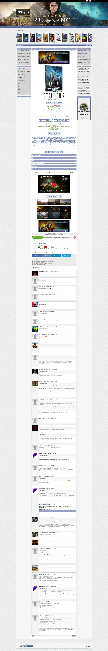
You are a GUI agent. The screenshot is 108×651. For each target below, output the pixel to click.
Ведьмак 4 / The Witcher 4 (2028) (84, 59)
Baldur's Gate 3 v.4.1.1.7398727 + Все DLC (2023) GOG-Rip (84, 72)
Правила (46, 27)
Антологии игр (20, 79)
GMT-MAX (19, 45)
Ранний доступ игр (21, 76)
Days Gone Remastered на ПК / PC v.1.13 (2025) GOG (84, 85)
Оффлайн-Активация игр (54, 27)
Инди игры (20, 77)
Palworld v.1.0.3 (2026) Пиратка (84, 94)
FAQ (42, 27)
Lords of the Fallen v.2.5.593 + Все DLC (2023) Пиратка (84, 80)
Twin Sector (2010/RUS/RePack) (38, 262)
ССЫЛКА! (71, 172)
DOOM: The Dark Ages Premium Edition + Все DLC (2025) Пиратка (24, 62)
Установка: (35, 166)
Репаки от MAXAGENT (22, 82)
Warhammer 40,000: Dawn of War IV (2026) (84, 62)
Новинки (20, 30)
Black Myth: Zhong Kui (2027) (83, 53)
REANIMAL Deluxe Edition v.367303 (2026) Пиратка (24, 64)
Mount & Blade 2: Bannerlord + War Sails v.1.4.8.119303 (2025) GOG (84, 74)
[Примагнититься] (74, 238)
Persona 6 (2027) (81, 56)
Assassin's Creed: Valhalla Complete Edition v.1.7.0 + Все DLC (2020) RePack (84, 91)
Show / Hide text (43, 510)
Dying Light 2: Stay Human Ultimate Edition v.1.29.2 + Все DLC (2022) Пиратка (84, 77)
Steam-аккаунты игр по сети (23, 71)
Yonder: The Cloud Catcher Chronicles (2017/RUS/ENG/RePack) (43, 261)
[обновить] (42, 241)
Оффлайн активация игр (22, 70)
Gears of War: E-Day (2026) (82, 55)
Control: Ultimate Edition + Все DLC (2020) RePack (84, 83)
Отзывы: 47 (74, 50)
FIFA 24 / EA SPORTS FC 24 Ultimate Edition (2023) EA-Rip (24, 61)
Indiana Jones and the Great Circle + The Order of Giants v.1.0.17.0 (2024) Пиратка (24, 53)
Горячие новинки (21, 73)
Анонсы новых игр (21, 74)
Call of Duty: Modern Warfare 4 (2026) (83, 64)
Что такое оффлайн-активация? (39, 168)
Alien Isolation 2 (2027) (82, 52)
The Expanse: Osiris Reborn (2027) (84, 50)
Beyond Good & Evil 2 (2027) (83, 61)
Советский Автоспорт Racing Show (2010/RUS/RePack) (42, 263)
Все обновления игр (29, 27)
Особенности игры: (37, 155)
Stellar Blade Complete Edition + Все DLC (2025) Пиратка (23, 59)
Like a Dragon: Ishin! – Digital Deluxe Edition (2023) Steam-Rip (23, 55)
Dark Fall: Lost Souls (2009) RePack (39, 264)
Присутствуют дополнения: (38, 163)
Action (23, 45)
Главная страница (20, 27)
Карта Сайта (88, 45)
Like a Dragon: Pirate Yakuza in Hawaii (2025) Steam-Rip (23, 50)
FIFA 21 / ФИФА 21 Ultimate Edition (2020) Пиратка (24, 58)
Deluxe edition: (36, 158)
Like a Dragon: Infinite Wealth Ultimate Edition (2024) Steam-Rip (24, 52)
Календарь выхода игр (22, 80)
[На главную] (23, 14)
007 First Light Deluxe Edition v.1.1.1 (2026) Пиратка (24, 56)
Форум (38, 27)
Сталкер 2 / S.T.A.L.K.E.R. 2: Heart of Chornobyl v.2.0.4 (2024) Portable (84, 69)
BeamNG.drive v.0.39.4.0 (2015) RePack (84, 88)
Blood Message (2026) (82, 58)
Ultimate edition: (36, 160)
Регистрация (22, 16)
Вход (19, 16)
